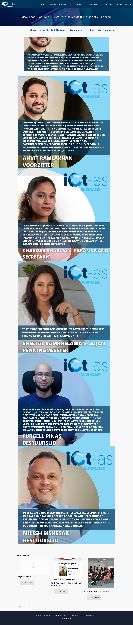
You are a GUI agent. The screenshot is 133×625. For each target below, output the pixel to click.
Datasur (94, 615)
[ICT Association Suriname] (8, 4)
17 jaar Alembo (24, 576)
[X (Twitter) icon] (64, 618)
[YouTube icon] (66, 618)
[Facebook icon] (62, 618)
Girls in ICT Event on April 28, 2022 (99, 591)
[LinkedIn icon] (68, 618)
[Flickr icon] (70, 618)
